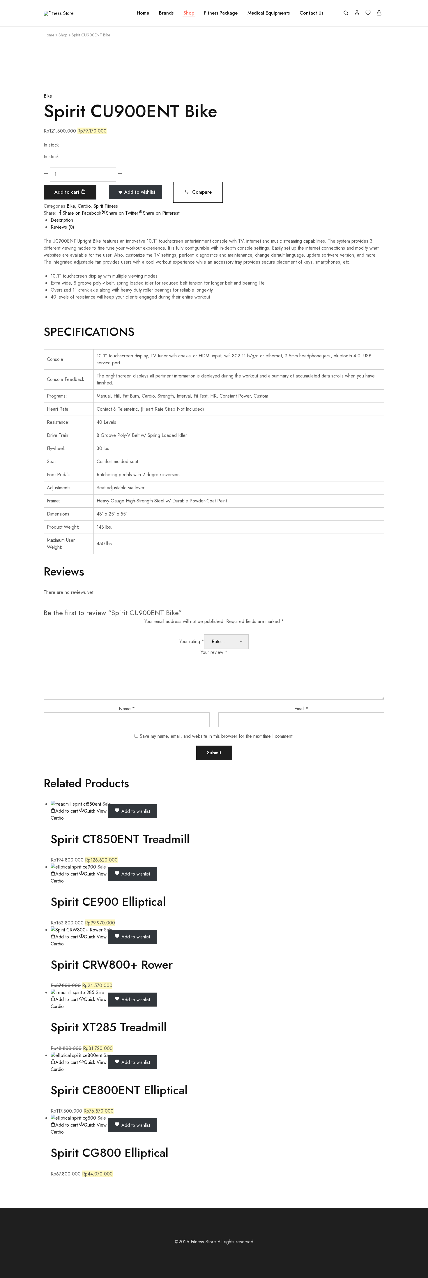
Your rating (191, 641)
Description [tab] (62, 220)
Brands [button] (166, 13)
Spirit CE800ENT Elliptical (119, 1090)
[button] (198, 192)
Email (301, 708)
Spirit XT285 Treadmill (109, 1027)
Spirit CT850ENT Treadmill (120, 839)
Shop (188, 13)
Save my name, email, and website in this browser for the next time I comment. (217, 736)
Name (127, 708)
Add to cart (67, 192)
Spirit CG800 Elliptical (109, 1152)
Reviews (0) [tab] (62, 227)
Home (143, 13)
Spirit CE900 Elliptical (108, 901)
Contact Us (311, 13)
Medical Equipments (268, 13)
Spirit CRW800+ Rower (112, 964)
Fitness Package (221, 13)
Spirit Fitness (105, 206)
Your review (214, 652)
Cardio (84, 206)
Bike (48, 96)
